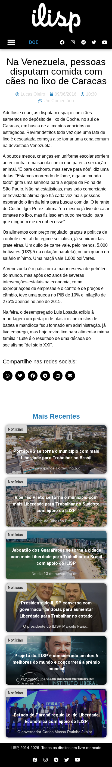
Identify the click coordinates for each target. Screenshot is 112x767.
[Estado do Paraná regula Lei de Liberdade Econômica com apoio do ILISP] (56, 713)
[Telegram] (83, 42)
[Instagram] (72, 42)
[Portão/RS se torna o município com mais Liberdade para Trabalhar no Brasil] (56, 449)
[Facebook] (62, 42)
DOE (33, 42)
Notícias (15, 429)
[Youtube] (104, 42)
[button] (11, 42)
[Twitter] (94, 42)
